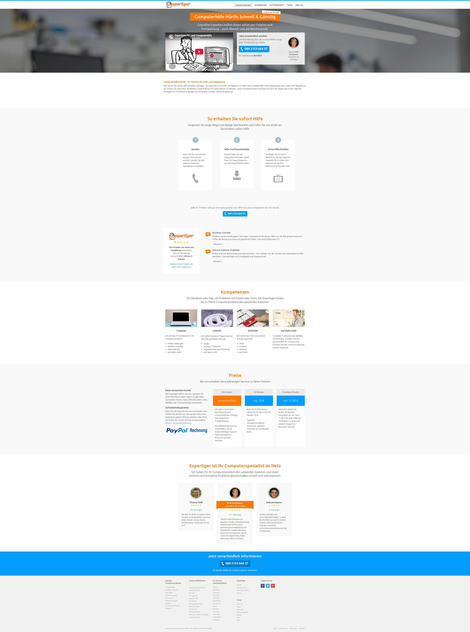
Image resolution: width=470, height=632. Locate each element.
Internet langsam (171, 595)
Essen (215, 606)
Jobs (238, 617)
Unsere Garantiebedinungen (178, 423)
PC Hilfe (192, 593)
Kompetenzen (261, 5)
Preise (290, 5)
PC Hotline (193, 601)
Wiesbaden (217, 617)
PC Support (193, 596)
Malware (168, 608)
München (216, 592)
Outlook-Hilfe (170, 587)
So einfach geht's (243, 590)
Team (239, 607)
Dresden (216, 611)
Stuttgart (216, 598)
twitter (268, 586)
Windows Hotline (171, 601)
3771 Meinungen (235, 515)
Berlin (215, 587)
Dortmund (216, 603)
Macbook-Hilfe (194, 606)
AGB (275, 628)
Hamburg (216, 590)
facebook (263, 586)
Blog (238, 620)
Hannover (216, 614)
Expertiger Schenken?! (197, 587)
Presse (239, 615)
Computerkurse (194, 617)
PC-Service (193, 609)
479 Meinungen (196, 510)
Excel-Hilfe (169, 592)
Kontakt (302, 628)
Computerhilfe (194, 590)
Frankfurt (216, 595)
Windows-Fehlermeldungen (199, 614)
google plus (273, 586)
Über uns (299, 5)
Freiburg (216, 620)
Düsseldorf (217, 601)
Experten (240, 609)
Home (239, 585)
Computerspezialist (196, 604)
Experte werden (243, 612)
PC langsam (169, 598)
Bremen (216, 609)
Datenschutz (283, 628)
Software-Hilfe (194, 612)
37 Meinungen (274, 510)
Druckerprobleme (171, 590)
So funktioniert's (277, 5)
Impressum (293, 628)
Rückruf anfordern (244, 5)
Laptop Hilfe (193, 598)
